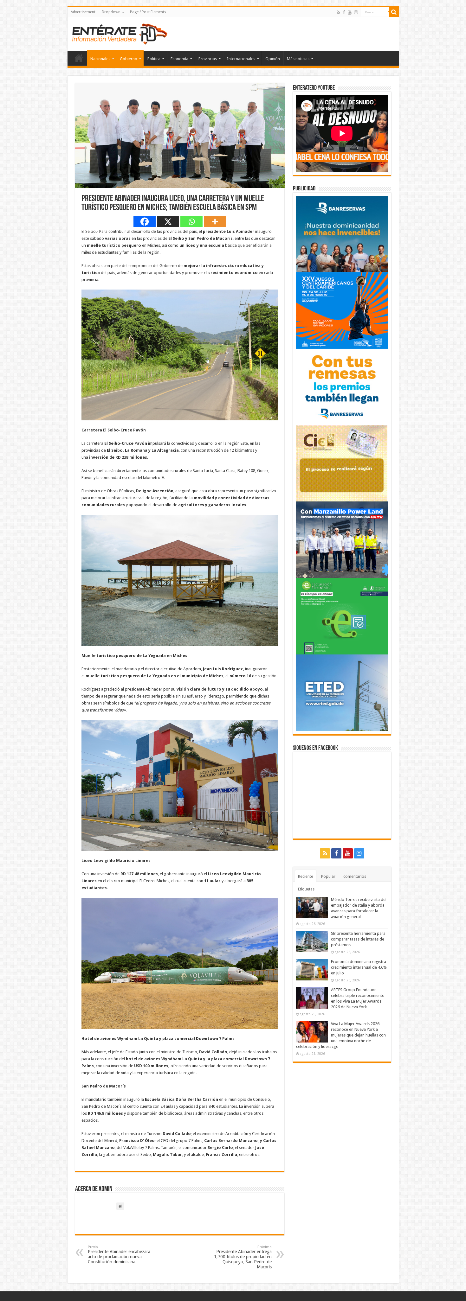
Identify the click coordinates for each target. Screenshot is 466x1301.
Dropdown (111, 12)
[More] (215, 221)
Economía (179, 58)
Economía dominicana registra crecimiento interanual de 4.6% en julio (359, 967)
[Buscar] (394, 12)
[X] (168, 221)
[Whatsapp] (191, 221)
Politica (153, 58)
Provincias (207, 58)
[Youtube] (349, 12)
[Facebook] (344, 12)
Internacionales (241, 58)
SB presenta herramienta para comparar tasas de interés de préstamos (358, 939)
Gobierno (128, 58)
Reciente (305, 876)
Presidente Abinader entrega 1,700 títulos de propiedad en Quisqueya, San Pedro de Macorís (243, 1257)
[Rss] (338, 12)
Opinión (272, 58)
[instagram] (356, 12)
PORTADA (79, 58)
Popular (328, 876)
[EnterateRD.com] (119, 33)
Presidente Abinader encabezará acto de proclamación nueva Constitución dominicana (119, 1254)
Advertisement (83, 12)
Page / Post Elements (148, 12)
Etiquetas (306, 889)
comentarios (354, 876)
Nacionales (100, 58)
